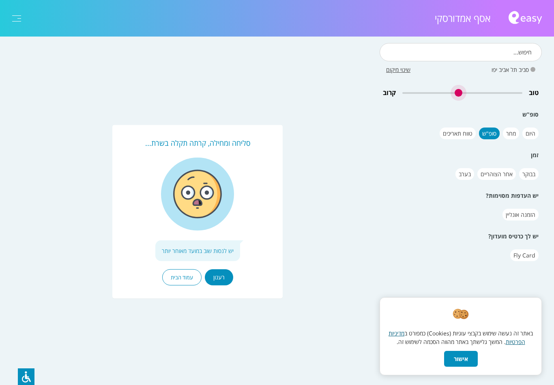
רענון (219, 277)
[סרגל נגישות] (26, 376)
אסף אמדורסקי (463, 18)
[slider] (462, 93)
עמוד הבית (182, 277)
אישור (461, 359)
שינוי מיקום (398, 70)
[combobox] (461, 52)
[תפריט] (16, 18)
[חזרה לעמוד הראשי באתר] (525, 18)
